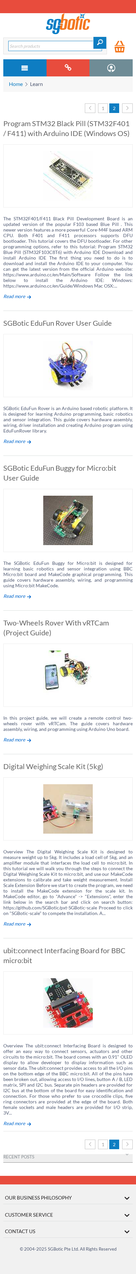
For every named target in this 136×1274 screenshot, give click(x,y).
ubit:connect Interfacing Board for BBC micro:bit (64, 955)
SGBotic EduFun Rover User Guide (57, 322)
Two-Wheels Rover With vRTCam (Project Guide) (56, 627)
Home (16, 84)
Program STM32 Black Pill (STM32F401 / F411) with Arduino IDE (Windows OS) (66, 128)
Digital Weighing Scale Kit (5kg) (53, 766)
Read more (14, 296)
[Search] (100, 43)
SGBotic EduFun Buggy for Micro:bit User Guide (59, 472)
